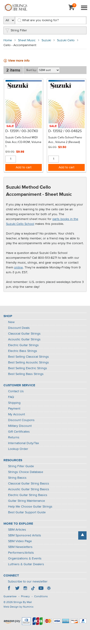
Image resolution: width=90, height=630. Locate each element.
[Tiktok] (33, 588)
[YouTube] (40, 588)
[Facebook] (9, 588)
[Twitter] (17, 588)
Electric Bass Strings (22, 351)
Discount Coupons (21, 420)
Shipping (14, 402)
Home (7, 40)
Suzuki (46, 40)
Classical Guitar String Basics (28, 483)
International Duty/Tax (23, 443)
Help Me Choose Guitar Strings (30, 506)
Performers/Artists (21, 552)
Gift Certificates (19, 431)
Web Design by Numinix (18, 607)
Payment (14, 408)
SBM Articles (17, 529)
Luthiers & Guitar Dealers (26, 564)
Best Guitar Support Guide (27, 512)
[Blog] (48, 588)
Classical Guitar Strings (24, 333)
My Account (16, 414)
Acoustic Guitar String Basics (28, 489)
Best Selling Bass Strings (26, 374)
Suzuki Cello (66, 40)
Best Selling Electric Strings (27, 368)
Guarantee (10, 596)
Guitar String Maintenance (26, 500)
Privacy (25, 596)
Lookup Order (18, 449)
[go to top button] (82, 535)
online (18, 267)
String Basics (17, 477)
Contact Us (16, 391)
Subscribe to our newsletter (28, 581)
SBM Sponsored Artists (24, 535)
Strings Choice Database (25, 472)
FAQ (11, 397)
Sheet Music (27, 40)
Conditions (41, 596)
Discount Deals (19, 328)
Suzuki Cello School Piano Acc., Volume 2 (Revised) (65, 140)
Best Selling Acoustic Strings (28, 362)
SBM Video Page (20, 541)
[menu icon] (84, 8)
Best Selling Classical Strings (28, 356)
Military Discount (20, 426)
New (11, 322)
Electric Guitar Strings (23, 345)
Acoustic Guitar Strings (24, 339)
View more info (19, 60)
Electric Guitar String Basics (27, 495)
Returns (13, 437)
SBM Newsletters (20, 547)
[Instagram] (25, 588)
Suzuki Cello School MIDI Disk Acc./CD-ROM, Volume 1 (23, 142)
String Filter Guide (21, 466)
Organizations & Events (25, 558)
